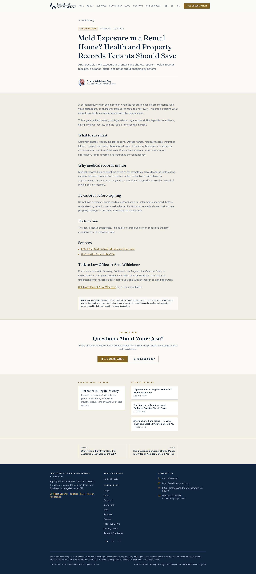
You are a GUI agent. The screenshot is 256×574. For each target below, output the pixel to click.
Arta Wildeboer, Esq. (100, 81)
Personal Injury (111, 479)
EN (166, 6)
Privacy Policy (111, 528)
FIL (178, 6)
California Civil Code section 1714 (98, 254)
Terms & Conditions (113, 533)
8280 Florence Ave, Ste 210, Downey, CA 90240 (180, 489)
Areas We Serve (112, 524)
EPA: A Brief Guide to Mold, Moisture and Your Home (108, 249)
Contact (138, 6)
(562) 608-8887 (152, 6)
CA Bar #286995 (94, 84)
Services (101, 6)
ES (172, 6)
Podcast (108, 514)
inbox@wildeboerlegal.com (175, 483)
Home (81, 6)
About (90, 6)
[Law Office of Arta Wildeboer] (63, 6)
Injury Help (115, 6)
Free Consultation (197, 6)
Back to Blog (87, 20)
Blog (127, 6)
